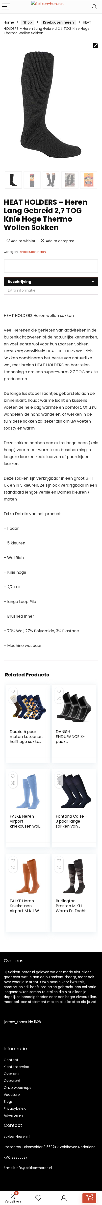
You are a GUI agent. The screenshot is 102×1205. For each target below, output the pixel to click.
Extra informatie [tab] (21, 290)
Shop (27, 22)
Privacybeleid (15, 1108)
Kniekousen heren (58, 22)
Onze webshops (17, 1087)
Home (9, 22)
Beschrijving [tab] (19, 281)
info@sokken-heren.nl (34, 1168)
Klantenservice (16, 1066)
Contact (11, 1059)
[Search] (94, 6)
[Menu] (6, 6)
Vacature (12, 1094)
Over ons (11, 1073)
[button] (95, 45)
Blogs (8, 1101)
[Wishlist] (38, 1198)
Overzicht (12, 1080)
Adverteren (13, 1115)
